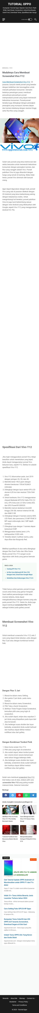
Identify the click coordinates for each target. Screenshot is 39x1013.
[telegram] (33, 795)
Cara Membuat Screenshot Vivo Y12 (16, 82)
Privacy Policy (23, 1002)
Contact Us (30, 998)
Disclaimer (12, 1002)
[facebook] (5, 795)
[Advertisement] (19, 45)
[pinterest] (19, 795)
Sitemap (22, 998)
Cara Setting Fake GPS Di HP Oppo (17, 909)
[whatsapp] (26, 795)
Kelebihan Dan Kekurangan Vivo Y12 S (20, 578)
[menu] (5, 19)
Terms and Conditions (19, 1005)
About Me (14, 998)
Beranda (5, 998)
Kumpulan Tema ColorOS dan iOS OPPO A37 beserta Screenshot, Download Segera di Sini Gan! (17, 921)
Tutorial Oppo (19, 4)
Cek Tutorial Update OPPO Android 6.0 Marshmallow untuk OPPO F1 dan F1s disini (19, 882)
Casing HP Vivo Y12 (13, 569)
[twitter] (12, 795)
